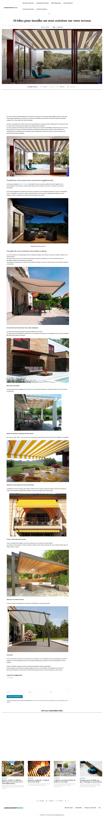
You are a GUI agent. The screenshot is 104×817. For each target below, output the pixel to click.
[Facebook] (37, 801)
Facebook (41, 800)
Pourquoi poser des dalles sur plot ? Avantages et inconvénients (91, 781)
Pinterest (60, 800)
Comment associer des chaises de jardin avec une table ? (64, 781)
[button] (49, 13)
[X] (65, 801)
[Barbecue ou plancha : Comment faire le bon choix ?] (39, 768)
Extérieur (4, 778)
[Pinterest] (56, 801)
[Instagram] (46, 801)
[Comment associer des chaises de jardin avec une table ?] (65, 768)
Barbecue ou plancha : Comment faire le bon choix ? (38, 781)
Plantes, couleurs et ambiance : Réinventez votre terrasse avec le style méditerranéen (12, 781)
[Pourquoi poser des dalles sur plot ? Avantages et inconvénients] (91, 768)
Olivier (47, 27)
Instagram (51, 800)
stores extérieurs (24, 184)
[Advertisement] (38, 105)
